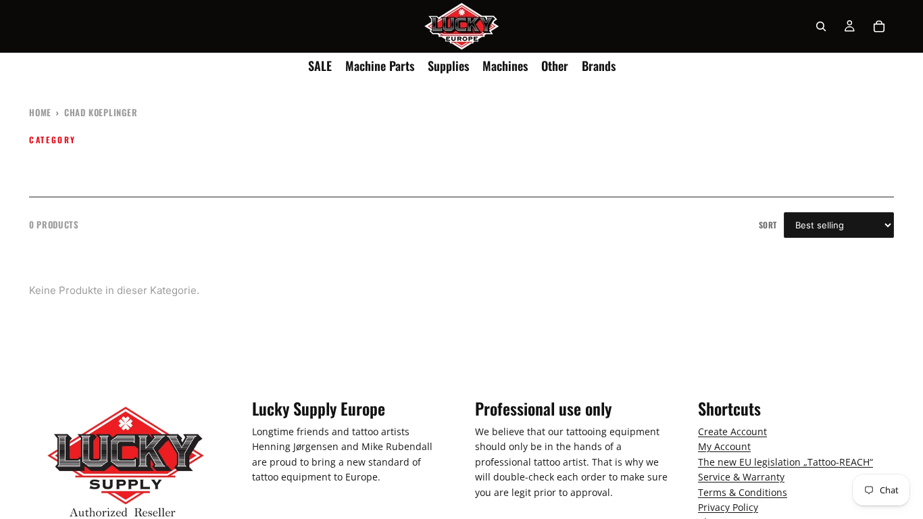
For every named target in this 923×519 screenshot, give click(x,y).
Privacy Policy (728, 507)
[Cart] (879, 26)
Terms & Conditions (742, 491)
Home (40, 112)
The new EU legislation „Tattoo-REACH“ (785, 461)
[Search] (821, 26)
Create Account (732, 431)
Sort (768, 224)
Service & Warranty (741, 476)
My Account (724, 446)
